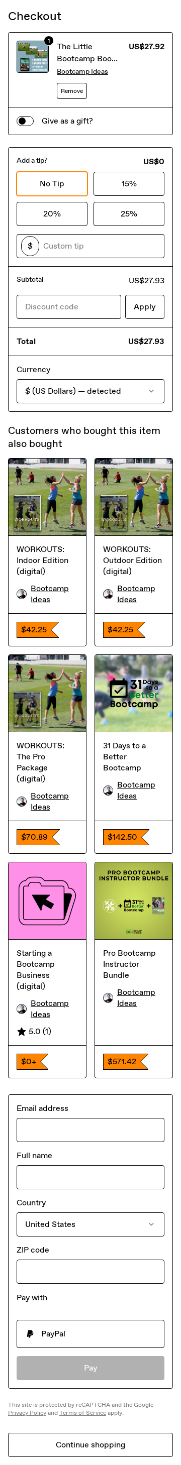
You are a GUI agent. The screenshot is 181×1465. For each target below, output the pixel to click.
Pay (91, 1368)
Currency (33, 369)
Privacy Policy (27, 1412)
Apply (145, 306)
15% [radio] (129, 183)
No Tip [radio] (52, 183)
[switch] (25, 121)
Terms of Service (82, 1412)
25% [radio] (129, 213)
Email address (42, 1108)
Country (31, 1202)
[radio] (90, 1334)
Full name (34, 1155)
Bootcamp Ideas (82, 71)
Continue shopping (90, 1444)
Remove (72, 90)
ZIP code (33, 1250)
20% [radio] (52, 213)
